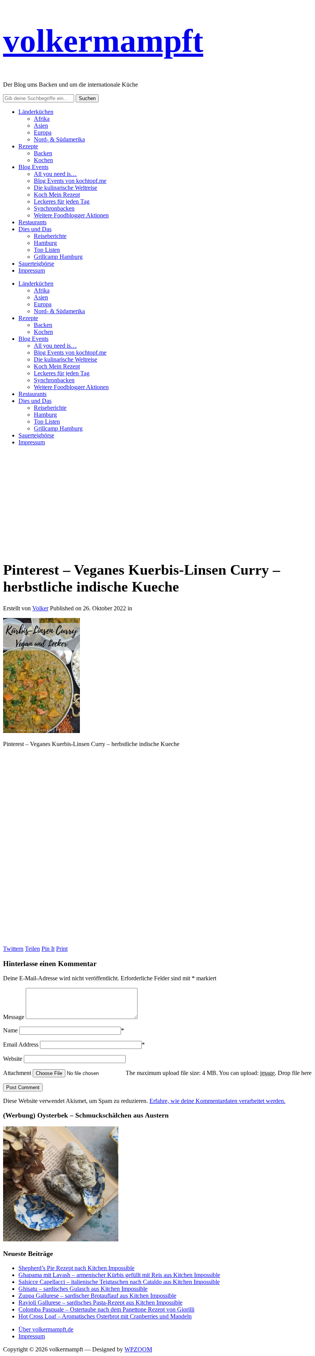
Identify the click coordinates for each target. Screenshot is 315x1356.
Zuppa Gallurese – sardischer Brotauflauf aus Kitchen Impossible (97, 1295)
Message (13, 1017)
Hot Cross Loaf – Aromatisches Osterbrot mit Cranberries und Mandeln (105, 1316)
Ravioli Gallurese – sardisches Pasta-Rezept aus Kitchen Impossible (100, 1302)
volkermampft (103, 41)
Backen (43, 153)
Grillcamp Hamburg (58, 256)
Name (10, 1030)
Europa (42, 132)
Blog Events (33, 167)
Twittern (13, 948)
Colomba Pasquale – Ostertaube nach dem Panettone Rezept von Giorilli (106, 1309)
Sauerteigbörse (36, 263)
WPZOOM (138, 1349)
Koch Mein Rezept (57, 194)
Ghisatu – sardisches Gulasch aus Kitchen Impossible (83, 1288)
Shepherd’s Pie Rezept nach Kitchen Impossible (76, 1268)
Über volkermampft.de (45, 1329)
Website (12, 1058)
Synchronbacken (54, 208)
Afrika (42, 118)
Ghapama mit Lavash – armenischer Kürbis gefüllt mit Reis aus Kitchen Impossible (119, 1275)
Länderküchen (35, 111)
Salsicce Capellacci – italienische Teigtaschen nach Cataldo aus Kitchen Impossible (119, 1282)
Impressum (31, 270)
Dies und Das (34, 229)
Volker (40, 608)
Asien (41, 125)
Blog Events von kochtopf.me (70, 181)
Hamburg (45, 243)
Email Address (20, 1044)
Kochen (43, 160)
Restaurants (32, 222)
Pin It (48, 948)
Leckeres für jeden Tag (62, 201)
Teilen (32, 948)
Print (62, 948)
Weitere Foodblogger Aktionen (71, 215)
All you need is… (55, 174)
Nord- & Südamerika (59, 139)
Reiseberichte (50, 236)
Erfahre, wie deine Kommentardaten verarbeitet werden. (217, 1101)
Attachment (18, 1073)
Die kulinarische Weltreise (65, 187)
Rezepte (28, 146)
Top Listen (47, 250)
